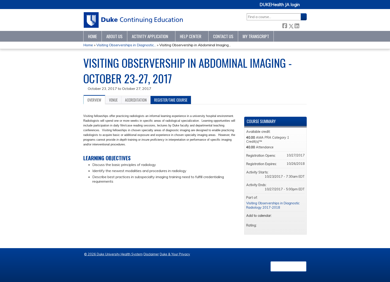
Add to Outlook (301, 215)
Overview (94, 100)
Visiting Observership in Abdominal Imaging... (195, 45)
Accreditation (136, 100)
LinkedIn (297, 25)
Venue (113, 100)
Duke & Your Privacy (175, 254)
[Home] (133, 20)
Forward (303, 25)
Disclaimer (151, 254)
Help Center (190, 36)
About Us (114, 36)
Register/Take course (170, 100)
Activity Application (150, 36)
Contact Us (223, 36)
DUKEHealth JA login (280, 5)
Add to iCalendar (295, 215)
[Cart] (305, 7)
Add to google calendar (283, 215)
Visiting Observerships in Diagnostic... (126, 45)
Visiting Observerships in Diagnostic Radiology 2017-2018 (272, 205)
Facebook (284, 25)
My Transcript (256, 36)
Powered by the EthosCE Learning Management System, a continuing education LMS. (288, 266)
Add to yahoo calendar (289, 215)
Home (92, 36)
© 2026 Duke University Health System (113, 254)
